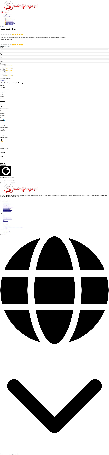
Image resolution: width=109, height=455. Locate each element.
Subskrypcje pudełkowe (7, 16)
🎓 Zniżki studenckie (9, 18)
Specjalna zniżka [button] (6, 17)
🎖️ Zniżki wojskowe (9, 21)
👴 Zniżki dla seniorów (9, 22)
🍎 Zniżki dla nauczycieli (9, 19)
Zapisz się (13, 182)
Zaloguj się (4, 26)
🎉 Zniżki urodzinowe (9, 24)
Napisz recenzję (3, 80)
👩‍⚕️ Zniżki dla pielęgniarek (10, 23)
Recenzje (4, 15)
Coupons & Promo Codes (5, 46)
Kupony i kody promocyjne (9, 177)
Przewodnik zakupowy (7, 14)
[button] (54, 345)
